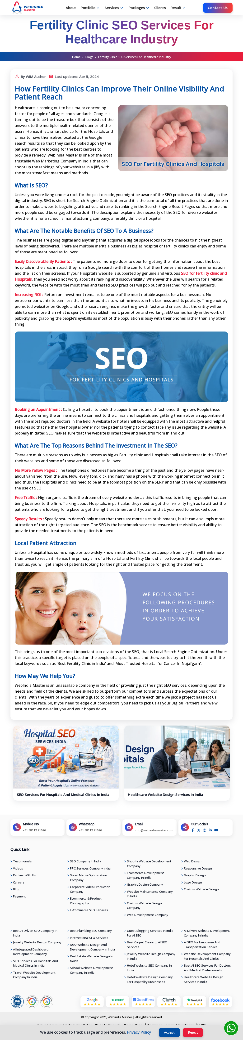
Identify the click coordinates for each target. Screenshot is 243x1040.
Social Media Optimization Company (88, 877)
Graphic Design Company (145, 884)
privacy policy (139, 1032)
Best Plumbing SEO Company (91, 930)
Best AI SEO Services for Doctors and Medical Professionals (207, 967)
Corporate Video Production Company (90, 889)
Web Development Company (147, 915)
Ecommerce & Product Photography (86, 900)
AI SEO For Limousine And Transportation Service (202, 944)
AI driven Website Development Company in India (207, 932)
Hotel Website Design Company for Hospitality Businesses (150, 979)
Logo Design (193, 882)
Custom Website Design (201, 889)
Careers (18, 882)
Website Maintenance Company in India (150, 893)
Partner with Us (24, 875)
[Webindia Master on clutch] (169, 1001)
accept (169, 1032)
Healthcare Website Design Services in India (165, 794)
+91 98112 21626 (34, 830)
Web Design (192, 861)
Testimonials (22, 861)
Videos (18, 868)
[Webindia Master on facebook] (220, 1001)
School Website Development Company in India (91, 970)
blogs (89, 57)
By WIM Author (33, 76)
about (71, 7)
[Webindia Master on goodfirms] (143, 1001)
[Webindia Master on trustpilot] (194, 1001)
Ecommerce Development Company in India (145, 875)
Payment (19, 896)
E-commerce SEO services (89, 910)
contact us (218, 7)
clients (160, 7)
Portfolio (88, 7)
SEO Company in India (85, 861)
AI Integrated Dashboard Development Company (30, 951)
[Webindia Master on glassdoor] (117, 1001)
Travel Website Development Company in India (34, 974)
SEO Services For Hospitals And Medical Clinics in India (63, 794)
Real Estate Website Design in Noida (91, 958)
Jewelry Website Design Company (37, 942)
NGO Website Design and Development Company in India (92, 946)
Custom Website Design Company (144, 905)
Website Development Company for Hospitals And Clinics (207, 956)
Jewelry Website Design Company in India (151, 956)
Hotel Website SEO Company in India (149, 967)
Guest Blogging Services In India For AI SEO (150, 932)
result (176, 7)
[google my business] (92, 1001)
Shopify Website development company (149, 863)
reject (193, 1032)
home (76, 57)
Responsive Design (198, 868)
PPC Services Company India (90, 868)
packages (137, 7)
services (112, 7)
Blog (16, 889)
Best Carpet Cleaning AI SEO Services (147, 944)
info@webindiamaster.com (154, 830)
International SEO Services (89, 938)
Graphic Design (195, 875)
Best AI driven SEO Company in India (35, 932)
